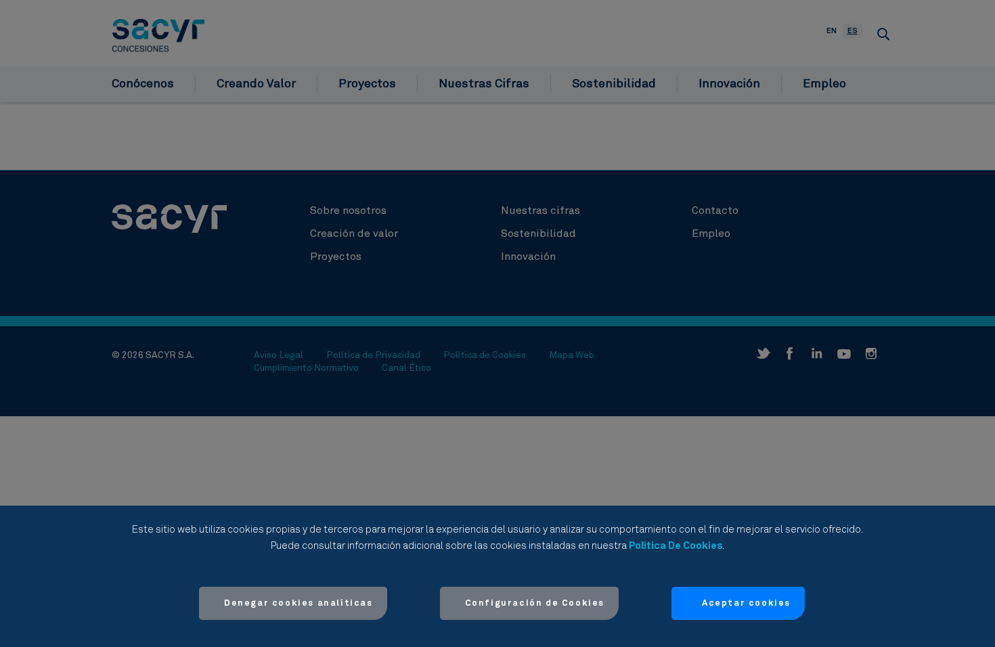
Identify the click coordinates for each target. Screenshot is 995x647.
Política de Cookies (675, 546)
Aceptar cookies (746, 603)
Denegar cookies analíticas (298, 603)
